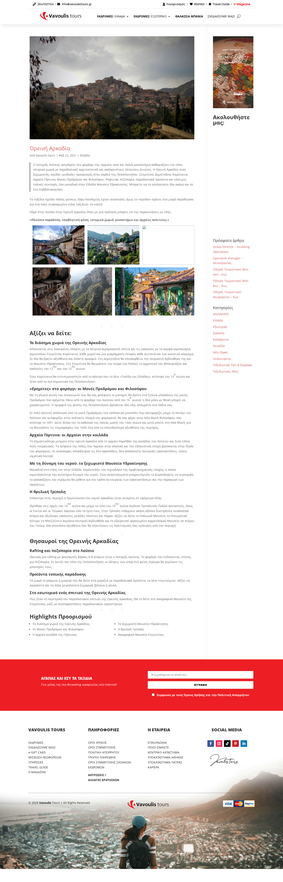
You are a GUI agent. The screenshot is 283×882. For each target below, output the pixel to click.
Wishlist (199, 4)
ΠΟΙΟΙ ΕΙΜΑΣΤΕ (158, 747)
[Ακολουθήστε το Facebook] (210, 743)
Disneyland (221, 314)
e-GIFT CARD (37, 752)
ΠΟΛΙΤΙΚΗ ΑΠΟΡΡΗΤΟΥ (103, 752)
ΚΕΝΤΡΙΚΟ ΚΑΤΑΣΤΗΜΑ (163, 752)
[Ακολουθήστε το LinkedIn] (244, 743)
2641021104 (45, 4)
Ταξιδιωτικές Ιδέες (225, 371)
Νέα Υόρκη (220, 352)
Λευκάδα (219, 346)
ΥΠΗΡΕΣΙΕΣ (35, 762)
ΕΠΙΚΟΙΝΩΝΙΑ (157, 743)
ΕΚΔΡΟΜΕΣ (36, 743)
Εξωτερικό (220, 327)
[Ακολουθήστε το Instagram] (219, 743)
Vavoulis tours (45, 155)
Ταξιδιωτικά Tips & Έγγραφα (232, 365)
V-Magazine (242, 4)
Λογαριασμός (175, 4)
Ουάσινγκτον (222, 359)
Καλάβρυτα (221, 339)
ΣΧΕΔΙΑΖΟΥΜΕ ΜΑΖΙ (221, 16)
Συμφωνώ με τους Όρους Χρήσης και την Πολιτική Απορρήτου (203, 695)
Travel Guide (221, 4)
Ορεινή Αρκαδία (50, 148)
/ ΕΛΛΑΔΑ (111, 16)
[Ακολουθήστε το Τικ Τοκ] (227, 743)
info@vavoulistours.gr (77, 4)
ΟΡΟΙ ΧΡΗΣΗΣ (97, 743)
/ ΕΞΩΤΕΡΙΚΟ (150, 16)
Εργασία (218, 333)
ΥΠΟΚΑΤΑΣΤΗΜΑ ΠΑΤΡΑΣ (165, 762)
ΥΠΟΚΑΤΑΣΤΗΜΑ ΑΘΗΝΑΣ (165, 757)
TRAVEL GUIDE (38, 767)
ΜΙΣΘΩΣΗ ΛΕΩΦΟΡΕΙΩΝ (45, 757)
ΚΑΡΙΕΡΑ (153, 767)
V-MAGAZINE (37, 772)
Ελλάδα (85, 155)
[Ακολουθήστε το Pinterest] (235, 743)
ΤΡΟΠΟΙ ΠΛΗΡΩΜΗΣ (102, 757)
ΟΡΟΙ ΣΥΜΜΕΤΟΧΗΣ (102, 747)
